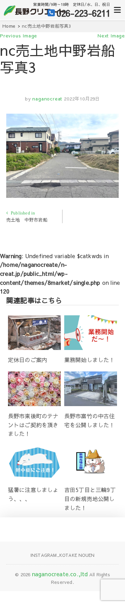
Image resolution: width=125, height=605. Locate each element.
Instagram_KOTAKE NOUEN (62, 555)
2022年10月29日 (82, 99)
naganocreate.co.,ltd (60, 574)
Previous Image (18, 36)
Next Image (111, 36)
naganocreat (46, 99)
